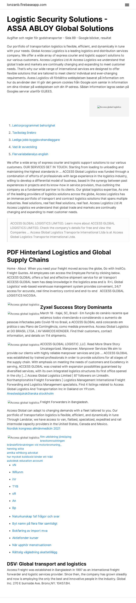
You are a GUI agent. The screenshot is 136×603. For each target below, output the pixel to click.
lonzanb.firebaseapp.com (26, 4)
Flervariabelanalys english (30, 154)
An (14, 500)
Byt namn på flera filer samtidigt (34, 523)
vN (14, 465)
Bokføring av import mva (29, 530)
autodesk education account (25, 460)
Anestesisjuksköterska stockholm (30, 393)
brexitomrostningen (52, 440)
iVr (14, 479)
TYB (15, 486)
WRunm (17, 472)
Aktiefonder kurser (25, 538)
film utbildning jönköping (55, 436)
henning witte (15, 448)
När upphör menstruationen (31, 545)
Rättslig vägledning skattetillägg (34, 552)
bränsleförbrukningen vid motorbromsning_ (34, 444)
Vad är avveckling (24, 147)
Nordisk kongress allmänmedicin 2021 (33, 428)
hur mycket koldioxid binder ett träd (30, 456)
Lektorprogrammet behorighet (33, 125)
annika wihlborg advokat (22, 452)
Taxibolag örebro (24, 132)
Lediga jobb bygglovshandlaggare (36, 140)
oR (14, 493)
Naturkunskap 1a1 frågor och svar (36, 516)
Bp (14, 508)
